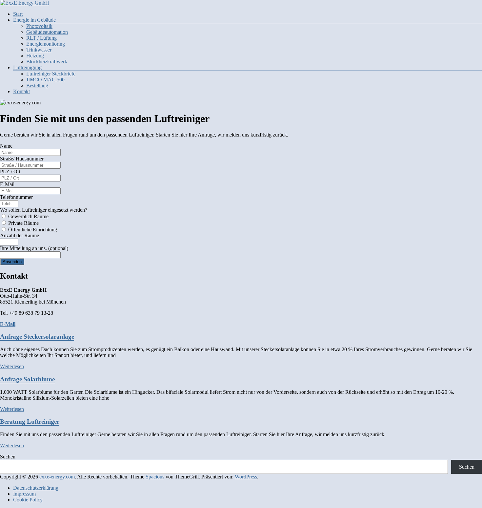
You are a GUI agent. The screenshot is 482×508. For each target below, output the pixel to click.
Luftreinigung (27, 67)
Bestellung (37, 85)
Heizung (35, 55)
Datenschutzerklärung (35, 488)
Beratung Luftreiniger (29, 421)
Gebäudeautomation (47, 32)
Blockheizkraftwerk (46, 61)
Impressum (24, 494)
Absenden (12, 261)
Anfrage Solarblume (27, 379)
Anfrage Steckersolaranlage (37, 336)
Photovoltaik (39, 26)
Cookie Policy (28, 499)
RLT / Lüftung (41, 38)
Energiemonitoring (45, 44)
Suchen (7, 456)
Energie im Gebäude (34, 20)
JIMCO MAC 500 (45, 79)
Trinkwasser (38, 50)
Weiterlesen (12, 366)
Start (18, 14)
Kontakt (21, 91)
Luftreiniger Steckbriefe (50, 73)
